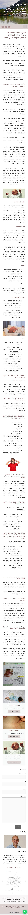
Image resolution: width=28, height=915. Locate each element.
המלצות (3, 906)
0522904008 (16, 14)
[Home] (6, 27)
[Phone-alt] (2, 27)
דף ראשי (24, 906)
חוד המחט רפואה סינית (16, 7)
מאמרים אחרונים (13, 907)
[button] (25, 26)
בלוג (19, 906)
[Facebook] (9, 27)
